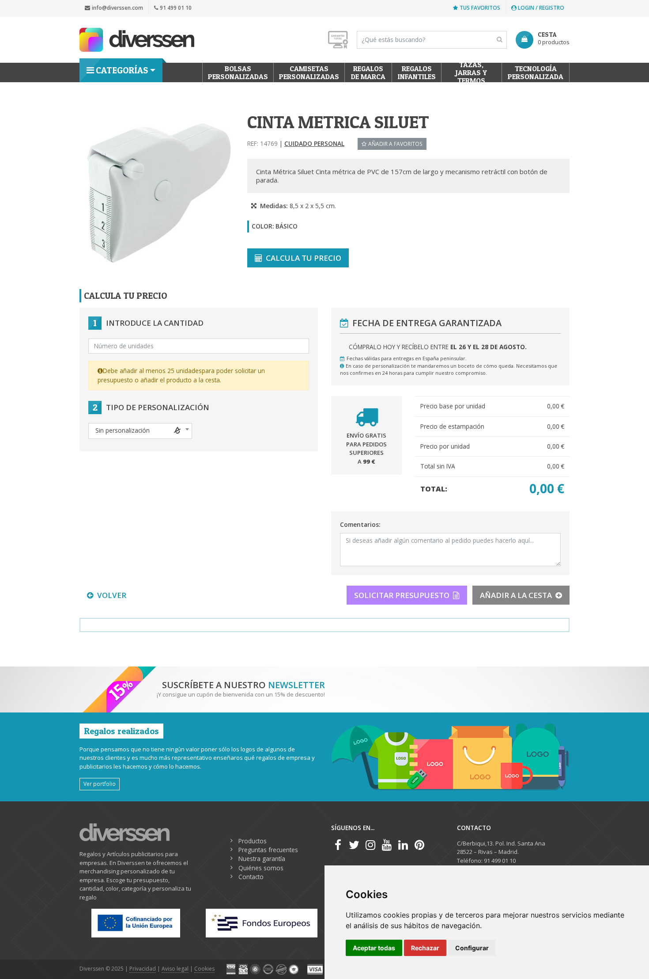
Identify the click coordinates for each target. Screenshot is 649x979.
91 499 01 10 (176, 7)
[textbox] (140, 430)
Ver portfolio (99, 783)
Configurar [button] (472, 948)
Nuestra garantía (261, 858)
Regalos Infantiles (417, 72)
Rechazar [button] (425, 948)
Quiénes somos (260, 868)
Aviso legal (175, 968)
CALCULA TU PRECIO (303, 258)
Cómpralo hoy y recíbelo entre (438, 347)
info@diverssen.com (117, 7)
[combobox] (140, 431)
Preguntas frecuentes (268, 850)
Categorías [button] (122, 70)
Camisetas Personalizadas (309, 72)
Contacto (251, 876)
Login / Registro (540, 7)
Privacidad (142, 968)
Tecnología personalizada (535, 72)
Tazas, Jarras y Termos (471, 72)
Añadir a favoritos (395, 143)
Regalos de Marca (368, 72)
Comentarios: (360, 524)
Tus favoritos (480, 7)
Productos (252, 841)
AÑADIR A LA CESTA (516, 595)
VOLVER (111, 595)
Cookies (204, 968)
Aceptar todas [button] (374, 948)
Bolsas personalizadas (238, 72)
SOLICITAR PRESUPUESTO (401, 595)
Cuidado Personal (314, 143)
